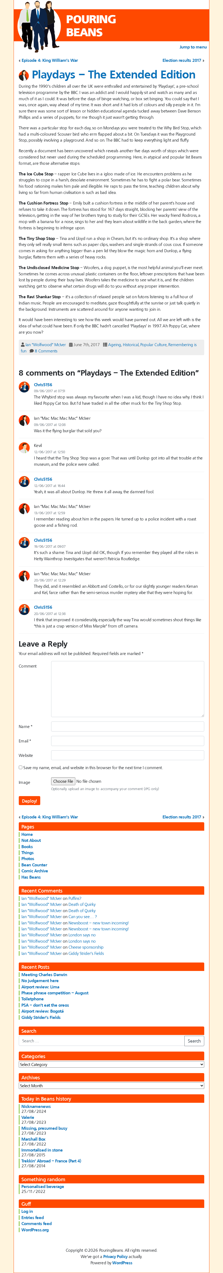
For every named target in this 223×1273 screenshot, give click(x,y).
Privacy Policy (115, 1256)
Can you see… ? (83, 916)
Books (27, 846)
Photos (27, 858)
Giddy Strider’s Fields (86, 953)
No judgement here (40, 980)
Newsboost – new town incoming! (99, 922)
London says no (82, 934)
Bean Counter (34, 864)
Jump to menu (193, 47)
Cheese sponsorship (86, 947)
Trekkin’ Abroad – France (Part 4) (51, 1161)
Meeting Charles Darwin (44, 974)
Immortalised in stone (42, 1150)
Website (26, 755)
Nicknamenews (36, 1106)
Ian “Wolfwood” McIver (46, 344)
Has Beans (31, 877)
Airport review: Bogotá (42, 1011)
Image (24, 782)
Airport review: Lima (40, 986)
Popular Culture (153, 344)
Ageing (114, 344)
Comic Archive (34, 870)
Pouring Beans (91, 25)
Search (194, 1041)
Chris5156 (43, 384)
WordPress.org (35, 1229)
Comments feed (36, 1223)
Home (27, 834)
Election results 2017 (182, 60)
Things (27, 852)
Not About (31, 840)
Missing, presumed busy (44, 1128)
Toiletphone (32, 998)
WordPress (122, 1262)
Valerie (27, 1117)
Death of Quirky (82, 904)
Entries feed (32, 1217)
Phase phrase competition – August (54, 992)
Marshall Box (33, 1139)
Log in (27, 1211)
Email (25, 741)
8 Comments (46, 351)
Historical (131, 344)
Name (25, 726)
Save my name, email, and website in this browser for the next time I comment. (93, 767)
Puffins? (75, 898)
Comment (27, 666)
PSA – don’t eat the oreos (45, 1005)
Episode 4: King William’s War (50, 60)
